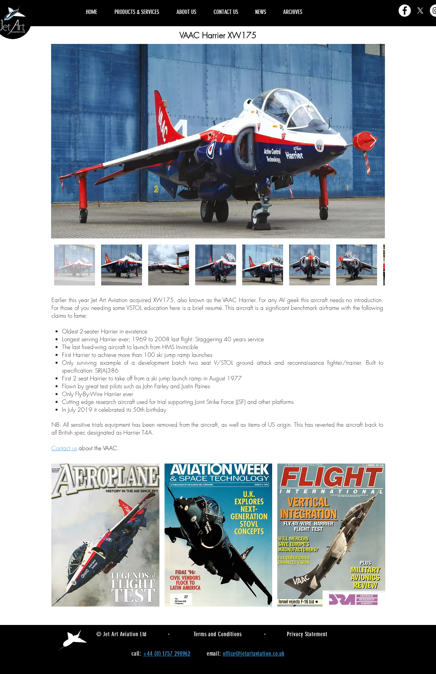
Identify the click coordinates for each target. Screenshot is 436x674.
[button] (105, 535)
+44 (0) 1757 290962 (166, 653)
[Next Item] (373, 141)
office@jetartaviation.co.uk (253, 653)
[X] (420, 10)
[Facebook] (405, 10)
